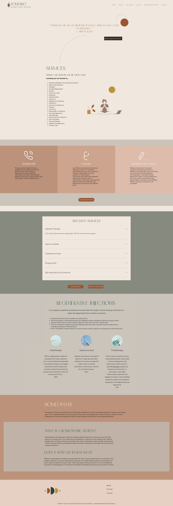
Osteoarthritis (56, 318)
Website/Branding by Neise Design (104, 503)
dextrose (116, 366)
